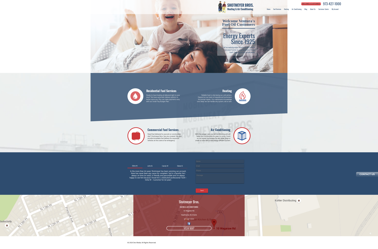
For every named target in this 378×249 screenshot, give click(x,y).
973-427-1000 (332, 3)
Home (268, 9)
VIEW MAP (189, 228)
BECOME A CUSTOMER (311, 4)
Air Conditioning (297, 9)
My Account (335, 9)
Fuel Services (277, 9)
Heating (286, 9)
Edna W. (135, 165)
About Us (312, 9)
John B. (150, 165)
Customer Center (323, 9)
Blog (305, 9)
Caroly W (165, 165)
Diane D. (180, 165)
